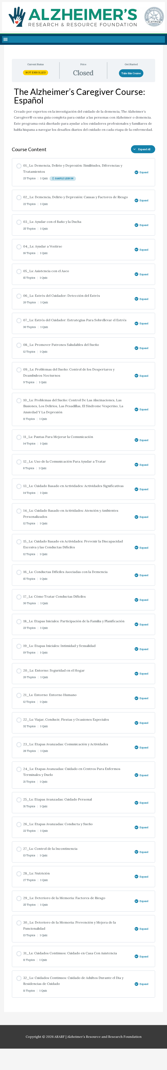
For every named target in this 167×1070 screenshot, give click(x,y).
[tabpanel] (83, 112)
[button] (5, 39)
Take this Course (131, 73)
